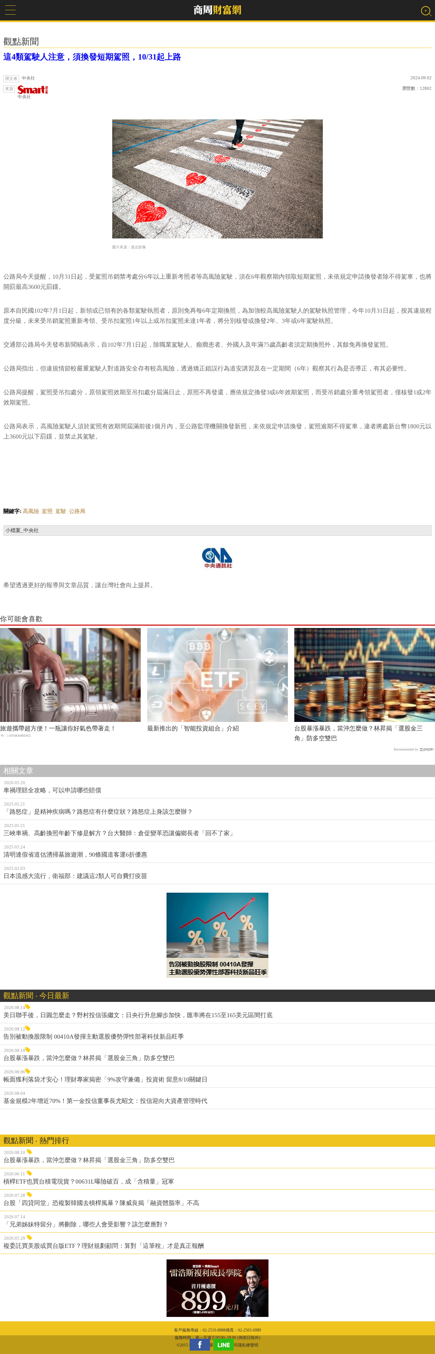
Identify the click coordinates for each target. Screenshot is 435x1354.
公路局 (77, 511)
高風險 (31, 511)
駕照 (47, 511)
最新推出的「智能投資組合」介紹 (193, 728)
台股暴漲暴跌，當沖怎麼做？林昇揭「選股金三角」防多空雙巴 (358, 733)
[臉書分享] (201, 1345)
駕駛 (60, 511)
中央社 (24, 96)
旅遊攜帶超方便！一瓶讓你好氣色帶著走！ (58, 728)
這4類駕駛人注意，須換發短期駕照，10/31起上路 (92, 56)
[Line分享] (225, 1345)
